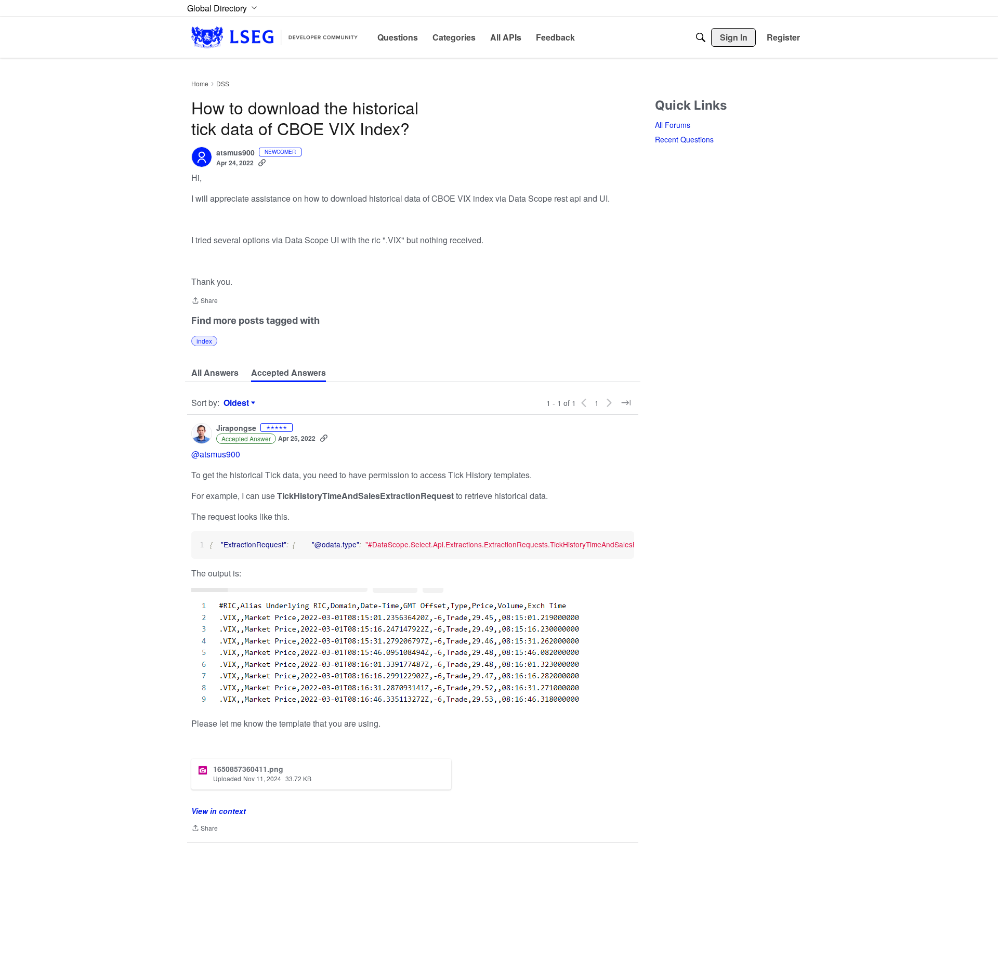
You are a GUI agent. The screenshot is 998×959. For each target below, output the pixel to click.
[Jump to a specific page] (626, 403)
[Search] (700, 37)
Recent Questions (684, 139)
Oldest (238, 403)
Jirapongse (236, 428)
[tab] (215, 373)
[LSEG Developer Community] (274, 37)
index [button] (204, 340)
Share (204, 301)
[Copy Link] (262, 162)
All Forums (672, 125)
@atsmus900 (215, 454)
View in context (218, 811)
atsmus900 (235, 152)
